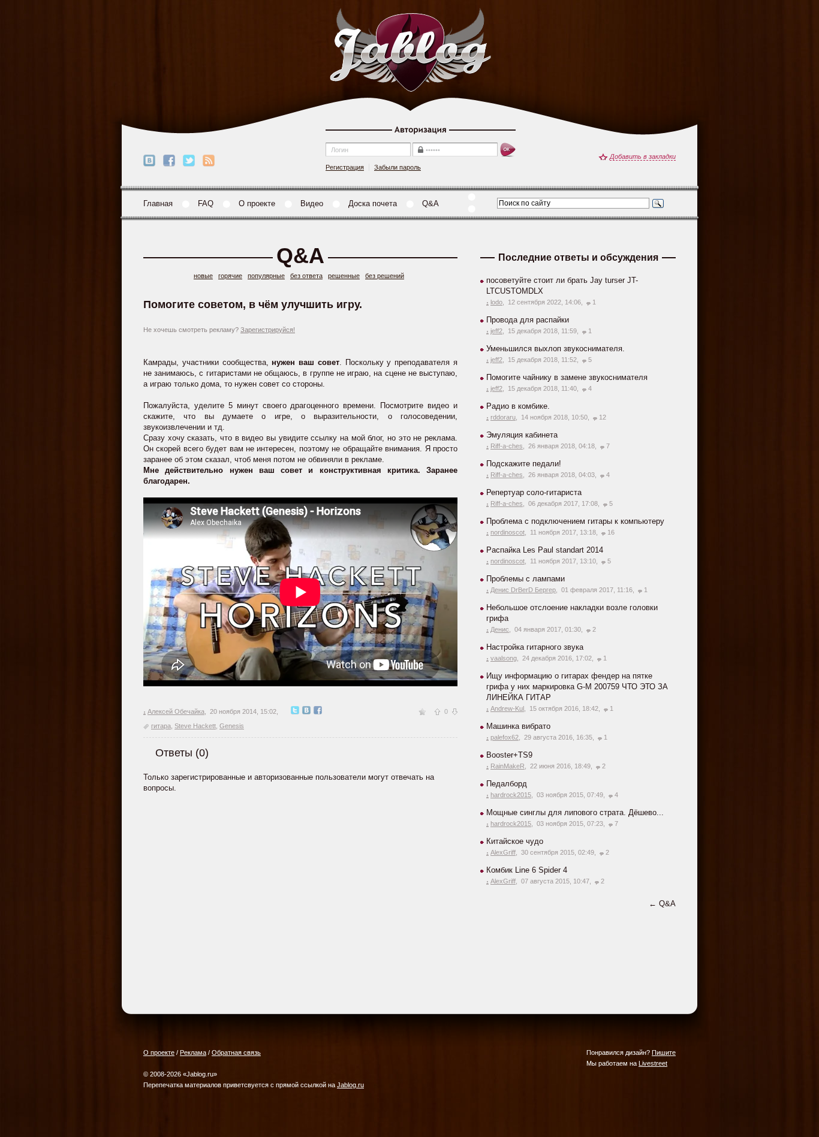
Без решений (384, 275)
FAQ (205, 203)
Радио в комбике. (518, 406)
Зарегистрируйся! (267, 329)
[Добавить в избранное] (422, 711)
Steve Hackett (195, 725)
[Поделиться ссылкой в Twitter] (295, 711)
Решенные (344, 275)
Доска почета (372, 203)
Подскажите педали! (523, 463)
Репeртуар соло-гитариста (534, 492)
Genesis (231, 725)
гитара (161, 725)
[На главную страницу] (410, 51)
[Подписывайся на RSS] (209, 161)
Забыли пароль (397, 167)
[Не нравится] (454, 711)
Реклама (193, 1052)
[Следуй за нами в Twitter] (189, 161)
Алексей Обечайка (175, 711)
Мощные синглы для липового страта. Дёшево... (575, 812)
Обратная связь (236, 1052)
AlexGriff (503, 852)
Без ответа (306, 275)
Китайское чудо (514, 841)
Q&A (430, 203)
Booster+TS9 (509, 754)
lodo (496, 302)
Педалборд (506, 783)
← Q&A (662, 903)
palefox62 (504, 737)
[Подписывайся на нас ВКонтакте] (149, 161)
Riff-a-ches (506, 446)
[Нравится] (437, 711)
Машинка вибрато (518, 726)
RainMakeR (507, 766)
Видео (311, 203)
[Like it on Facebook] (169, 161)
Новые (203, 275)
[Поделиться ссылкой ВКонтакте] (306, 711)
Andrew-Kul (507, 708)
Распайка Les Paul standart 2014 (544, 549)
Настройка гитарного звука (534, 647)
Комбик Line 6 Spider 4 (526, 869)
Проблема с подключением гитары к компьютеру (575, 521)
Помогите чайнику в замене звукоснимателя (567, 377)
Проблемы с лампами (525, 578)
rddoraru (503, 417)
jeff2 (496, 330)
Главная (158, 203)
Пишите (664, 1052)
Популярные (266, 275)
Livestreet (653, 1063)
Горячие (230, 275)
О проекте (257, 203)
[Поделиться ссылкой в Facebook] (318, 711)
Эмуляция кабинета (522, 434)
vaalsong (503, 658)
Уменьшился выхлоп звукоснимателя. (555, 348)
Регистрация (345, 167)
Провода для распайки (527, 319)
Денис (499, 629)
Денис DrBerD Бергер (523, 589)
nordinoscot (507, 532)
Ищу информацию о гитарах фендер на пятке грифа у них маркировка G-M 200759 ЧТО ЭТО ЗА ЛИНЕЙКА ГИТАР (577, 686)
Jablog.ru (350, 1084)
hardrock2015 (510, 794)
